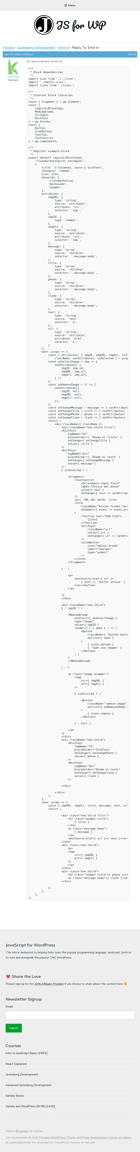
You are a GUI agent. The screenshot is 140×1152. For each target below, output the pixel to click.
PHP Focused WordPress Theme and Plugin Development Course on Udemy (81, 1138)
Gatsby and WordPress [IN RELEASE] (30, 1106)
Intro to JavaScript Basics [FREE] (27, 1053)
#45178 (132, 54)
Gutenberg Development (36, 47)
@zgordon (22, 1131)
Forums (8, 47)
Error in (63, 47)
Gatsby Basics (15, 1096)
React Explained (16, 1064)
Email (9, 1006)
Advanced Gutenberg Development (28, 1085)
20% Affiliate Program (49, 984)
